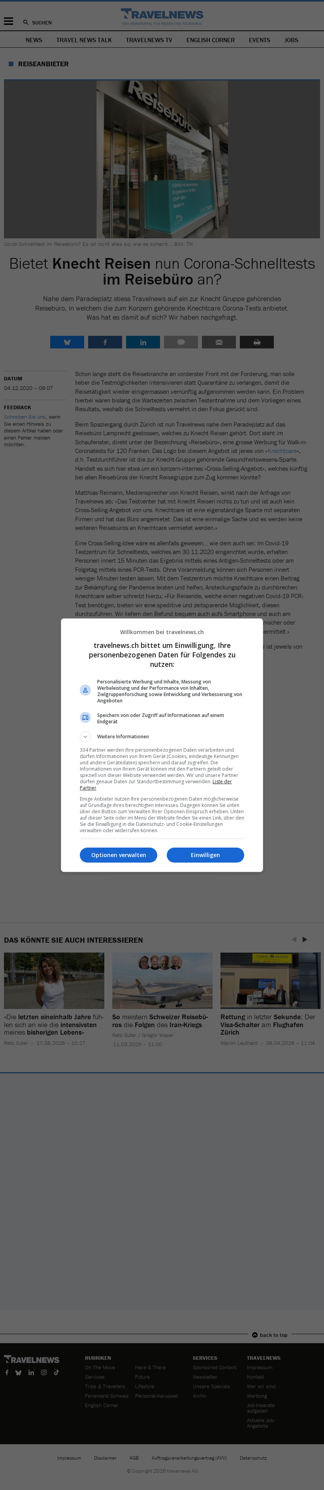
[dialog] (162, 745)
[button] (162, 736)
